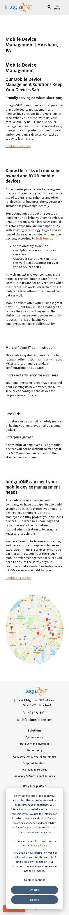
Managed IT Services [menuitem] (34, 769)
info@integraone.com (37, 719)
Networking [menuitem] (34, 750)
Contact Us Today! (18, 146)
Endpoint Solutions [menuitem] (34, 763)
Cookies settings (34, 879)
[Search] (49, 7)
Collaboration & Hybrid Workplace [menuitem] (34, 756)
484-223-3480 (37, 712)
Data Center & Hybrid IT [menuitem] (34, 743)
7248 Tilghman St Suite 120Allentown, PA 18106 (37, 702)
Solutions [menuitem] (34, 730)
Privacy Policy (39, 845)
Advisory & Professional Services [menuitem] (34, 776)
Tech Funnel (44, 238)
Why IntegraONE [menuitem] (34, 786)
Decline (34, 899)
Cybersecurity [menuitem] (34, 737)
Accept (34, 889)
